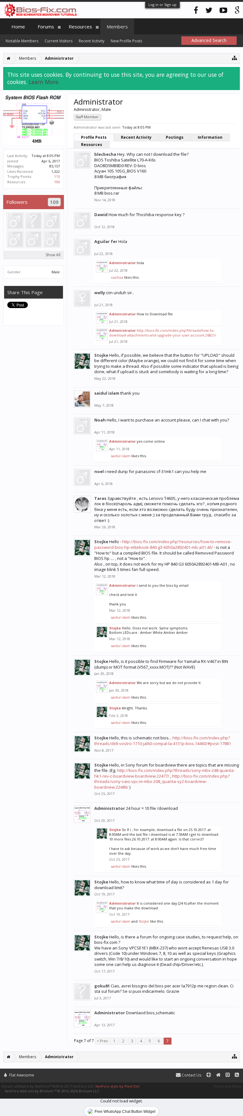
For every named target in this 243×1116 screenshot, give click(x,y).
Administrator (122, 262)
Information (210, 137)
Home (18, 26)
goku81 (102, 986)
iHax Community (121, 1072)
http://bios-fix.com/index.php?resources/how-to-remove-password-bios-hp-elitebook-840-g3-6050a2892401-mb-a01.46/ (163, 544)
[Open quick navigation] (234, 58)
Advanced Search (209, 40)
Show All (53, 255)
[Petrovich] (51, 239)
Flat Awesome (21, 1075)
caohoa (117, 277)
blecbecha (105, 154)
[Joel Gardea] (15, 220)
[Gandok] (15, 239)
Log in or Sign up (162, 4)
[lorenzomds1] (33, 220)
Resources (91, 144)
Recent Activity (136, 137)
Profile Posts (94, 137)
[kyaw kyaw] (33, 239)
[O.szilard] (51, 220)
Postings (175, 137)
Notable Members (22, 41)
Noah (100, 420)
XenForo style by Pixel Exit (117, 1086)
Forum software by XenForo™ (48, 1086)
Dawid (101, 214)
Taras (100, 498)
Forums (46, 26)
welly (99, 292)
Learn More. (44, 82)
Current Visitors (58, 41)
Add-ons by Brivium (52, 1091)
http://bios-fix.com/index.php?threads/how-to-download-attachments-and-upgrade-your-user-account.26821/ (162, 332)
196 (57, 181)
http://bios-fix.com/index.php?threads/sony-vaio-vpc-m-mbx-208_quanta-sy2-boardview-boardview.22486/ (162, 781)
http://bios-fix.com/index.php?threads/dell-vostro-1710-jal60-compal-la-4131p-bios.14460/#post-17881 (162, 740)
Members (117, 26)
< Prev (102, 1041)
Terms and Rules (227, 1086)
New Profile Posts (126, 41)
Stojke (101, 355)
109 (54, 202)
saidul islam (106, 393)
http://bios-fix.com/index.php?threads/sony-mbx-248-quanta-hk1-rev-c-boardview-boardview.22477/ (164, 773)
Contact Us (191, 1075)
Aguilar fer (105, 241)
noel (99, 471)
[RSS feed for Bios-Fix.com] (236, 1075)
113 (57, 176)
